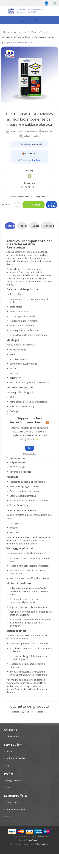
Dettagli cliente (12, 780)
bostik (40, 711)
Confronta (47, 131)
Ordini (7, 787)
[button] (23, 20)
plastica (15, 711)
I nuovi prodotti (12, 802)
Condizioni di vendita (14, 758)
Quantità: (6, 204)
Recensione (23, 225)
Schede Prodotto (49, 225)
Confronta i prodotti (14, 809)
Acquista (36, 205)
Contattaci (36, 225)
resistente (29, 711)
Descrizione (11, 225)
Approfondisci (29, 453)
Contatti (8, 751)
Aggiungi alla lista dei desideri (24, 131)
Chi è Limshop (11, 736)
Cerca (7, 816)
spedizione (45, 844)
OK (29, 448)
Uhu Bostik (36, 160)
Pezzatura (29, 182)
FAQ (6, 765)
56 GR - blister (31, 187)
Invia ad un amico (31, 136)
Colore (29, 170)
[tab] (10, 225)
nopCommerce (34, 840)
